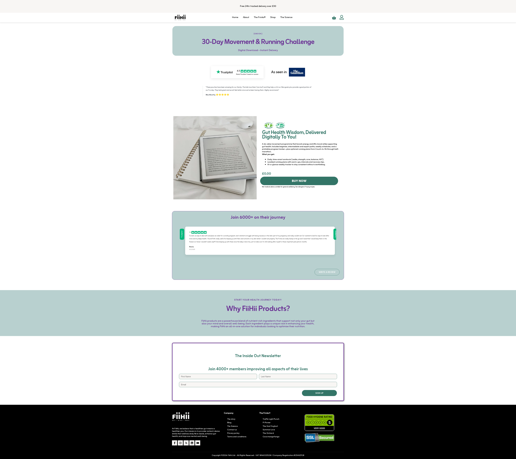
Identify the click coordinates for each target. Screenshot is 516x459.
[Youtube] (197, 442)
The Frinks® (260, 17)
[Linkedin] (191, 442)
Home (235, 17)
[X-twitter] (186, 442)
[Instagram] (180, 442)
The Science (286, 17)
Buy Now (299, 181)
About (246, 17)
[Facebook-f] (174, 442)
